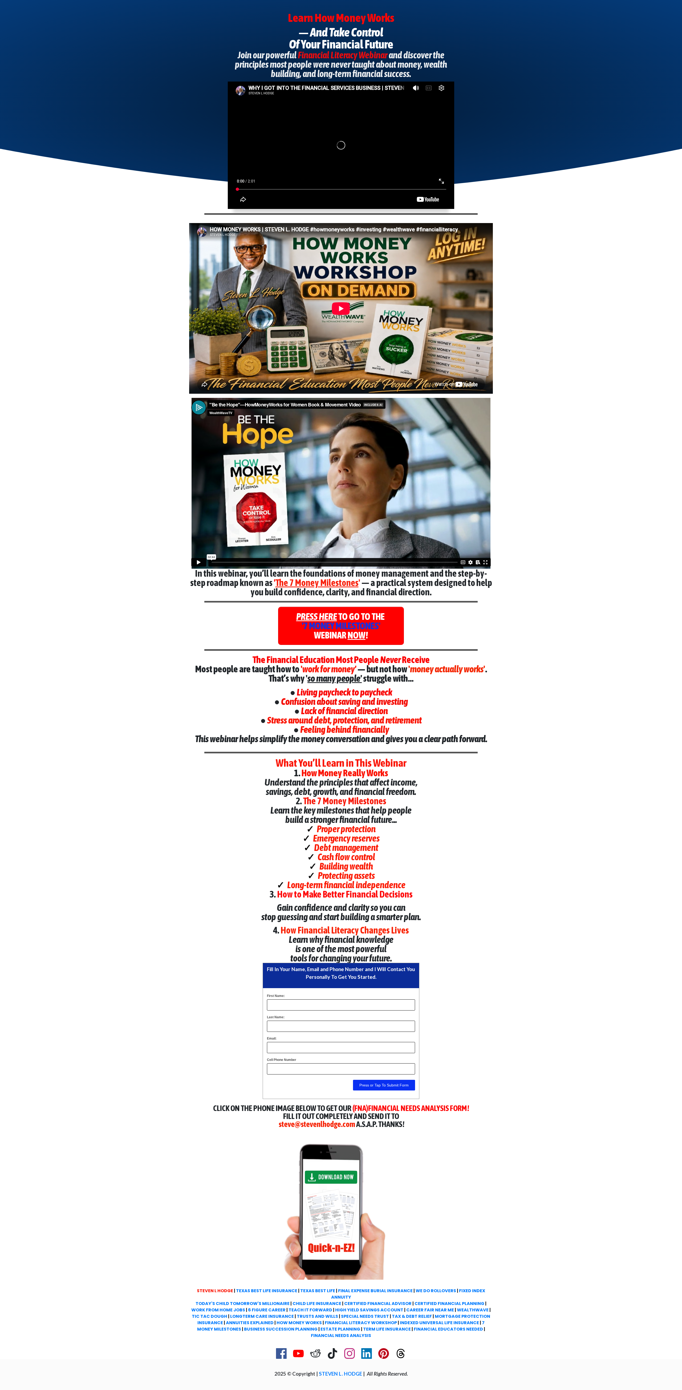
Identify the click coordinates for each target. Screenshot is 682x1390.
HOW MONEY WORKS (299, 1323)
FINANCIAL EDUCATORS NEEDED (448, 1329)
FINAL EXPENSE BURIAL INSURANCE (375, 1291)
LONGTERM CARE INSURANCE (262, 1316)
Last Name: (276, 1017)
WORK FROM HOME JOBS (218, 1310)
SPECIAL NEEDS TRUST (365, 1316)
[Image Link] (341, 1207)
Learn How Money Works (341, 17)
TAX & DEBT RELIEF (412, 1316)
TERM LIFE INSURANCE (387, 1329)
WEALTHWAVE (473, 1310)
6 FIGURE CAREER (267, 1310)
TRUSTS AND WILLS (317, 1316)
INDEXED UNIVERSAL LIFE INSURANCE (439, 1323)
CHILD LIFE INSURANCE (317, 1303)
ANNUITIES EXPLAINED (250, 1323)
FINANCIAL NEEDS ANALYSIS (341, 1335)
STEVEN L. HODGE (340, 1374)
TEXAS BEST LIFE (317, 1291)
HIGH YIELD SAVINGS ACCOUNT (369, 1310)
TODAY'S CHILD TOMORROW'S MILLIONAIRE (243, 1303)
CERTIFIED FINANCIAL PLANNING (449, 1303)
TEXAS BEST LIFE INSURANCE (266, 1291)
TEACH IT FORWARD (310, 1310)
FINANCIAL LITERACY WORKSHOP (361, 1323)
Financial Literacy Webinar (343, 55)
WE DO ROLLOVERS (436, 1291)
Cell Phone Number (281, 1060)
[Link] (281, 1353)
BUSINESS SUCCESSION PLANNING (281, 1329)
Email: (272, 1038)
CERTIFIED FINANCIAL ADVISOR (378, 1303)
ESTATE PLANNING (340, 1329)
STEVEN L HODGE (215, 1291)
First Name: (276, 996)
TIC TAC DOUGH (209, 1316)
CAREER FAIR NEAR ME (430, 1310)
